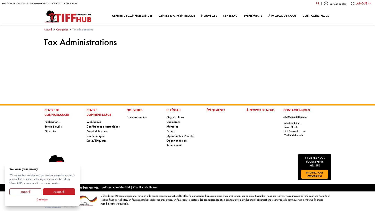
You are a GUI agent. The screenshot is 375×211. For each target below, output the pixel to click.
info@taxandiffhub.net (295, 117)
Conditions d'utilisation (145, 187)
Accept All (59, 191)
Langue (362, 3)
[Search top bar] (317, 3)
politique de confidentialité (116, 187)
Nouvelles (209, 15)
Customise (42, 199)
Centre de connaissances (132, 15)
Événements (253, 15)
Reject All (25, 191)
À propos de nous (282, 15)
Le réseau (230, 15)
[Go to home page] (68, 16)
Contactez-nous (316, 15)
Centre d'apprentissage (177, 15)
